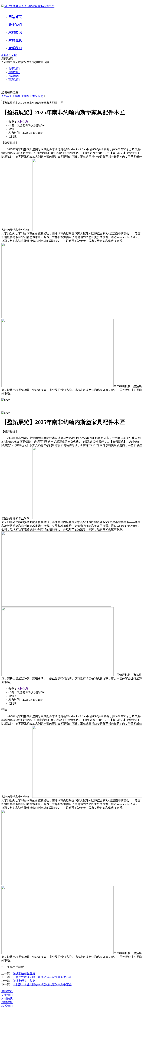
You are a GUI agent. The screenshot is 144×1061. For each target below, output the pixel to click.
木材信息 (15, 40)
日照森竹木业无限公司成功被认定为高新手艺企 (42, 977)
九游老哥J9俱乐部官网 (15, 96)
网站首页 (15, 17)
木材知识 (15, 32)
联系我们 (15, 48)
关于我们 (15, 24)
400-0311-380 (9, 55)
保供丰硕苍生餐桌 (24, 973)
